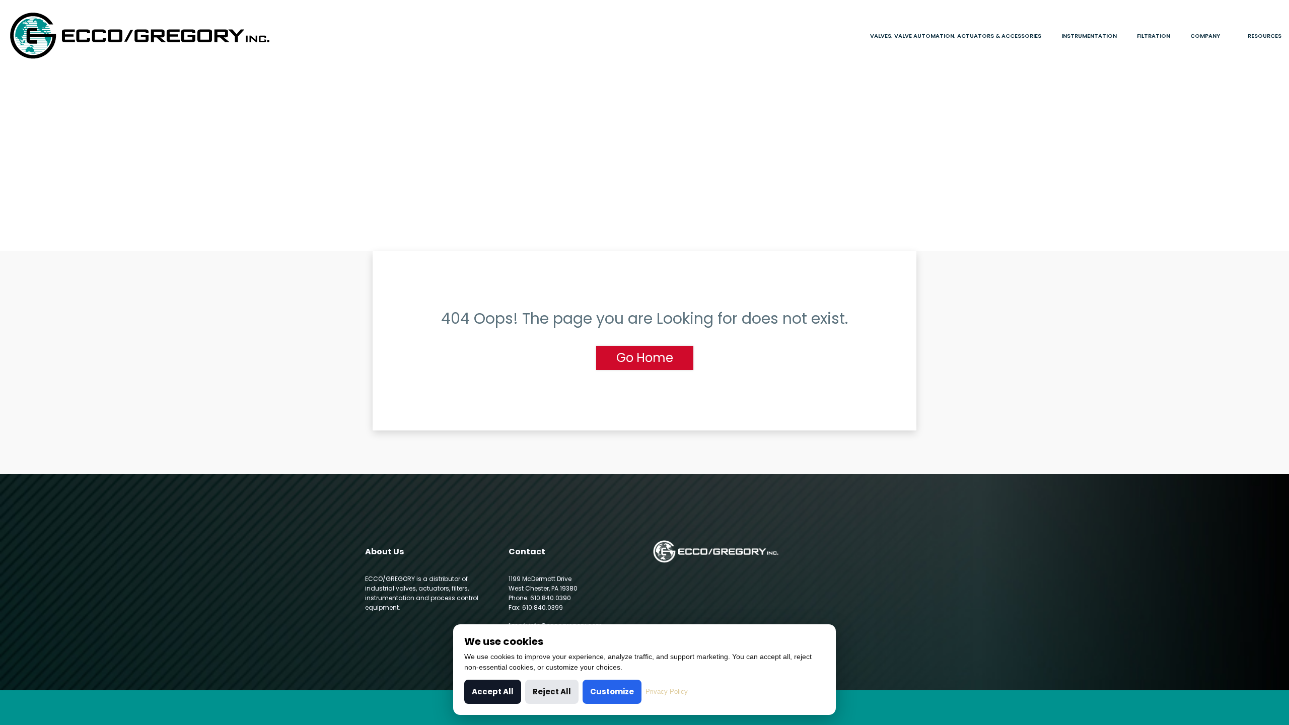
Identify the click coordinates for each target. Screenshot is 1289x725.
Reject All (552, 691)
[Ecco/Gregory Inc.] (161, 35)
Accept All (493, 691)
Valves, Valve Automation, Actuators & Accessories (955, 36)
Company (1205, 36)
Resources (1264, 36)
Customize (612, 691)
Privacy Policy (667, 691)
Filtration (1153, 36)
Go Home (644, 357)
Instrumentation (1089, 36)
